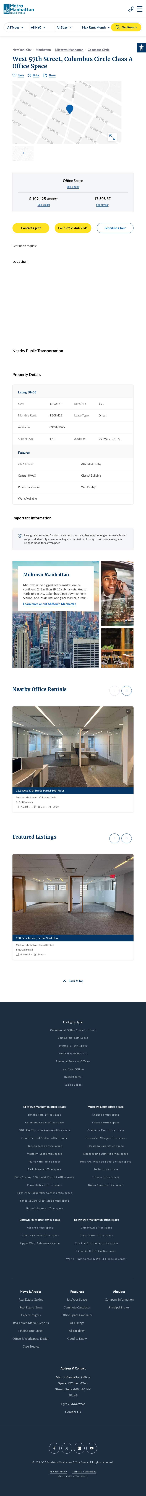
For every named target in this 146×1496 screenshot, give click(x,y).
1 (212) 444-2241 (73, 1404)
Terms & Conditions (84, 1471)
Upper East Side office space (40, 1235)
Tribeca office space (105, 1177)
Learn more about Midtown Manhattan (49, 604)
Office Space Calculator (77, 1315)
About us (119, 1291)
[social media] (54, 1448)
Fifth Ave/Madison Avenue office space (45, 1130)
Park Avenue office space (44, 1169)
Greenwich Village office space (105, 1138)
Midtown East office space (44, 1153)
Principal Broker (119, 1307)
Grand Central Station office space (44, 1138)
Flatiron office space (105, 1122)
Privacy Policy (58, 1471)
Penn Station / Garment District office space (44, 1177)
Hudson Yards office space (44, 1146)
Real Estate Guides (31, 1299)
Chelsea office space (105, 1114)
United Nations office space (44, 1208)
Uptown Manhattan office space (40, 1220)
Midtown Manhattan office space (44, 1107)
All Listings (77, 1323)
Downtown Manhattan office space (96, 1220)
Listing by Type (73, 1022)
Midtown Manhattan (69, 49)
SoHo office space (105, 1169)
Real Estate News (31, 1307)
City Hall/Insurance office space (96, 1243)
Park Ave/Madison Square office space (105, 1161)
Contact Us (73, 1412)
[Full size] (112, 137)
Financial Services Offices (73, 1061)
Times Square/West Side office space (44, 1200)
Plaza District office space (44, 1185)
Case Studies (31, 1346)
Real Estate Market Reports (31, 1323)
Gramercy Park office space (105, 1130)
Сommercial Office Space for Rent (73, 1030)
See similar (73, 186)
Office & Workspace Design (30, 1338)
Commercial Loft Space (73, 1037)
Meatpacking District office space (105, 1153)
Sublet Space (73, 1084)
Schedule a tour (115, 228)
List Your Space (77, 1299)
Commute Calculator (77, 1307)
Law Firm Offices (73, 1069)
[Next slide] (126, 691)
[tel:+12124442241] (131, 9)
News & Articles (30, 1291)
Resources (77, 1291)
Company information (119, 1299)
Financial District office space (96, 1251)
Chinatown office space (96, 1227)
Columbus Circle (99, 49)
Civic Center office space (96, 1235)
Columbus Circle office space (44, 1122)
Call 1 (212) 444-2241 (73, 228)
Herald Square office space (106, 1146)
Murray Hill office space (44, 1161)
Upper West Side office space (40, 1243)
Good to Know (77, 1338)
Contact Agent (31, 228)
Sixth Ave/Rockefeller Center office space (44, 1192)
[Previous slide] (114, 691)
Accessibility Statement (73, 1476)
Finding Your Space (30, 1331)
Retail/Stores (73, 1076)
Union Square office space (105, 1185)
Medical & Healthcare (73, 1053)
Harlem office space (40, 1227)
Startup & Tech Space (73, 1045)
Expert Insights (31, 1315)
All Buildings (77, 1331)
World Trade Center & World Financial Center (96, 1258)
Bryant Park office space (44, 1114)
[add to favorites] (128, 711)
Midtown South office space (106, 1107)
